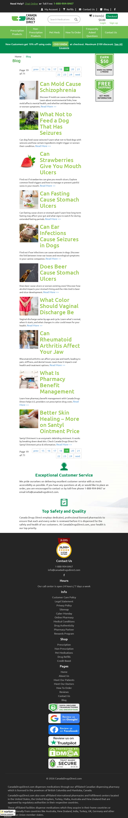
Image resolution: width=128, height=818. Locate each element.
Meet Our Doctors (64, 683)
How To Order (64, 687)
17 (54, 69)
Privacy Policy (64, 605)
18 (60, 69)
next (77, 74)
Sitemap (64, 609)
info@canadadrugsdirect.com (64, 569)
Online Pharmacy (64, 617)
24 (70, 74)
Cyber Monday (64, 613)
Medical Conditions (64, 621)
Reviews (64, 691)
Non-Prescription (64, 648)
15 (43, 69)
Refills (70, 9)
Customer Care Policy (64, 597)
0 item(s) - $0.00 (98, 17)
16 (48, 69)
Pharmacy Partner (64, 629)
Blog (106, 9)
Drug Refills (64, 656)
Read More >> (48, 106)
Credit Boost (64, 660)
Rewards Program (64, 633)
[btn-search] (76, 20)
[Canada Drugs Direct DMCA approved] (64, 753)
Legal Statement (64, 601)
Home (18, 56)
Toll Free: (58, 3)
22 (58, 74)
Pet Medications (64, 652)
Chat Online (31, 3)
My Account (51, 9)
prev (35, 69)
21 (78, 69)
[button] (8, 814)
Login (103, 22)
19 (66, 69)
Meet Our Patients (64, 679)
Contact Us (89, 9)
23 (64, 74)
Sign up (114, 22)
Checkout (112, 16)
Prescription (64, 644)
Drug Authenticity (64, 625)
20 (72, 69)
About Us (64, 675)
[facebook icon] (115, 9)
